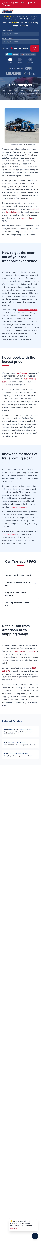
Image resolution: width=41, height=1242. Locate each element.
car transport (22, 373)
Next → (34, 48)
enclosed (35, 209)
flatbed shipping (13, 212)
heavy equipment (19, 507)
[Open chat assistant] (35, 1236)
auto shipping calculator (25, 651)
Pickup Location (7, 30)
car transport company (28, 310)
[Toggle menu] (37, 11)
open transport (8, 534)
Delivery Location (7, 38)
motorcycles (26, 218)
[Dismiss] (36, 1220)
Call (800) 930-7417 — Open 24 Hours (19, 3)
